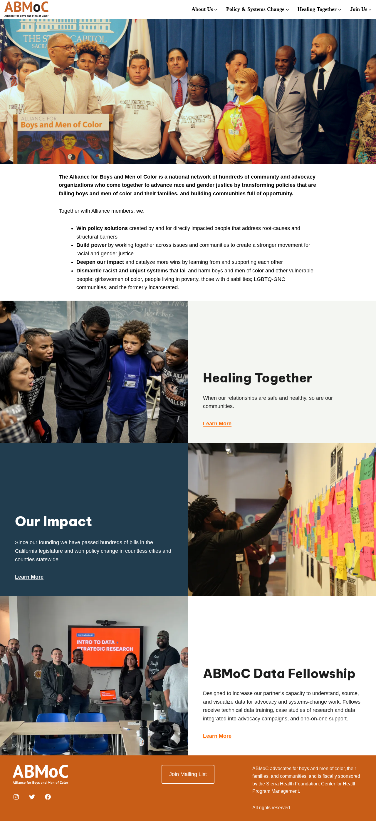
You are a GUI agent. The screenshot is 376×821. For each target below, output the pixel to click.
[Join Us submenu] (370, 9)
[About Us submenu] (215, 9)
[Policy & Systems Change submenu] (287, 9)
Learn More (29, 577)
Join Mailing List (188, 774)
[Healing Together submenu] (339, 9)
